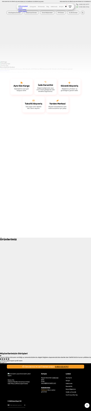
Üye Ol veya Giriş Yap (72, 395)
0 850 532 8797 (62, 366)
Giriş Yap (70, 6)
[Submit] (24, 405)
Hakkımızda (54, 6)
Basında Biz (69, 386)
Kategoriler (33, 6)
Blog (47, 6)
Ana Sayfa (69, 378)
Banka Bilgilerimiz (71, 389)
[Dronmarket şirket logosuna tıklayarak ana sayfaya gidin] (23, 11)
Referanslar (41, 6)
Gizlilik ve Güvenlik (71, 392)
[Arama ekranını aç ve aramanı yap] (83, 13)
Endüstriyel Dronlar (31, 12)
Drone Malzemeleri (47, 12)
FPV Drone (61, 12)
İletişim (61, 6)
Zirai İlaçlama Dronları (14, 12)
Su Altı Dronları (73, 12)
